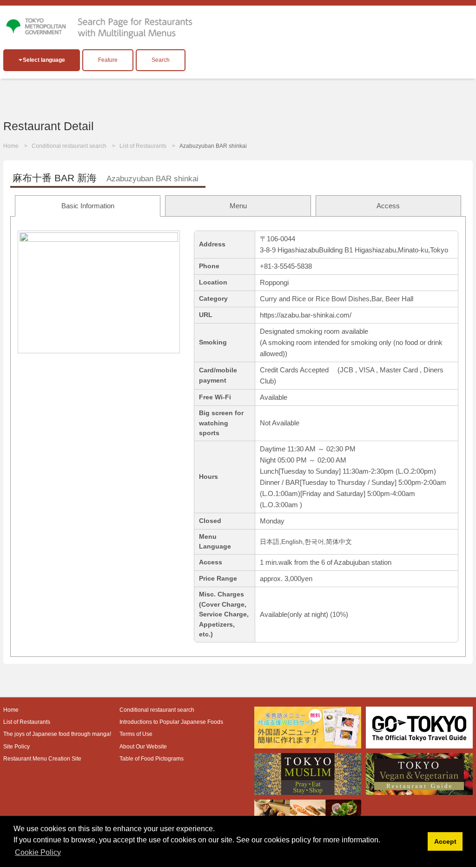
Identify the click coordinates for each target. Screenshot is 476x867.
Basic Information (87, 206)
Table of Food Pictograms (151, 758)
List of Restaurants (142, 146)
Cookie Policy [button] (38, 852)
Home (11, 146)
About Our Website (143, 746)
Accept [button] (445, 841)
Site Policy (16, 746)
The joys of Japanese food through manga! (57, 734)
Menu (238, 206)
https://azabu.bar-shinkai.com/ (305, 315)
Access (388, 206)
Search (161, 60)
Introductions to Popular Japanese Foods (171, 722)
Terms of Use (135, 734)
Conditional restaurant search (69, 146)
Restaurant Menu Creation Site (42, 758)
